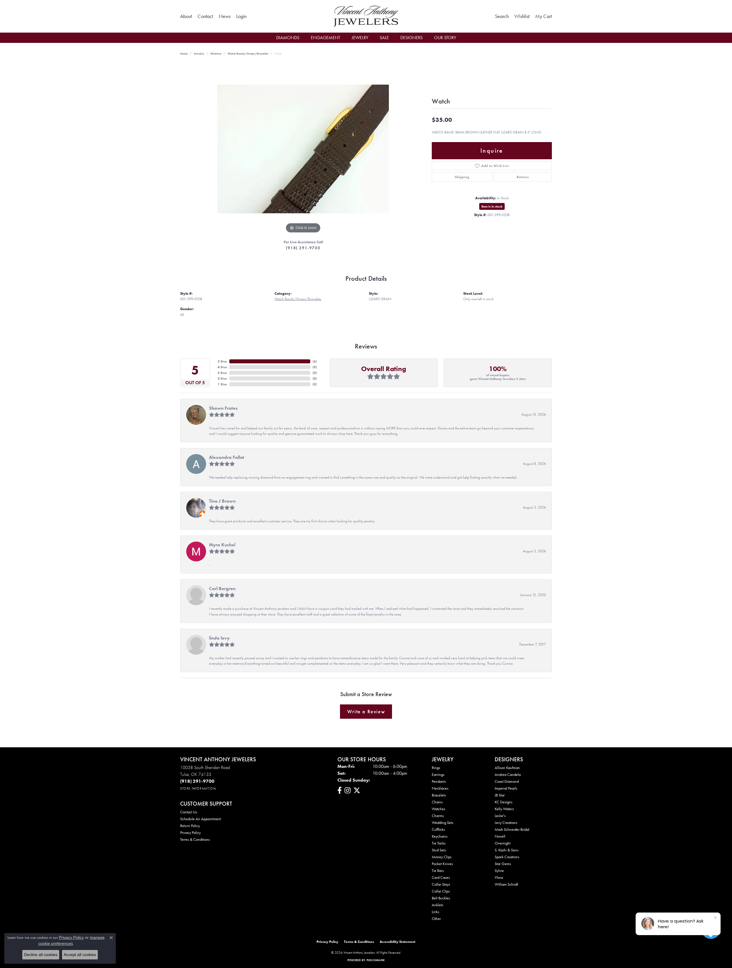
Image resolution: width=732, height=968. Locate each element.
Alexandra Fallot (226, 457)
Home (184, 53)
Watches (215, 53)
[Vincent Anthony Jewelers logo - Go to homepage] (366, 16)
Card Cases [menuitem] (441, 877)
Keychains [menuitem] (439, 836)
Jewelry (360, 38)
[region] (303, 149)
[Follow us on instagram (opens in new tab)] (348, 790)
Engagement (325, 38)
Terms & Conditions (195, 839)
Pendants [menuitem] (439, 781)
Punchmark (376, 960)
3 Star (222, 373)
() (315, 361)
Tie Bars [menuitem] (438, 870)
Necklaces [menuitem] (440, 788)
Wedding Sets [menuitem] (442, 822)
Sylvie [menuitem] (499, 870)
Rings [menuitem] (436, 767)
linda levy (219, 638)
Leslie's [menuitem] (500, 815)
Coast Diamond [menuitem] (507, 781)
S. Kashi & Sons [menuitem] (506, 850)
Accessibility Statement (397, 941)
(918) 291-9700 (303, 247)
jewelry (199, 53)
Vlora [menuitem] (499, 877)
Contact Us (188, 811)
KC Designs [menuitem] (503, 801)
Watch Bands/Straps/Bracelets (248, 53)
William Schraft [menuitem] (506, 884)
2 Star (222, 378)
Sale (384, 38)
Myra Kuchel (222, 545)
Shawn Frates (223, 408)
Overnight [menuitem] (502, 843)
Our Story (445, 38)
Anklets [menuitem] (437, 904)
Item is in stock (492, 206)
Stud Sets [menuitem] (439, 850)
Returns (523, 177)
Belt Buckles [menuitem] (441, 898)
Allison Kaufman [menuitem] (507, 767)
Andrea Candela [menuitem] (508, 774)
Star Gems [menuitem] (503, 863)
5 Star (222, 361)
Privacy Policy (190, 832)
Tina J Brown (222, 501)
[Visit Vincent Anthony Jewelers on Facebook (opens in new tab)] (339, 790)
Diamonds (287, 38)
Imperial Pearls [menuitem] (506, 788)
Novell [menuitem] (500, 836)
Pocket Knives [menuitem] (442, 863)
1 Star (222, 384)
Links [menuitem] (435, 911)
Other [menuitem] (436, 918)
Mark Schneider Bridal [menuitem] (512, 829)
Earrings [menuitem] (438, 774)
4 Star (222, 367)
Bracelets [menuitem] (439, 795)
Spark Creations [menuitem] (507, 856)
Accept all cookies (80, 954)
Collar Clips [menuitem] (441, 891)
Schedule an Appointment (200, 818)
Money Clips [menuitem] (441, 856)
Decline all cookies (40, 954)
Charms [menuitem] (438, 815)
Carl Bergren (222, 588)
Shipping (462, 177)
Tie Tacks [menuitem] (438, 843)
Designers (411, 38)
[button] (241, 16)
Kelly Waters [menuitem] (504, 808)
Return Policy (190, 825)
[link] (186, 16)
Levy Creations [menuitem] (506, 822)
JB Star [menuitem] (500, 795)
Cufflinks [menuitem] (438, 829)
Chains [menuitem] (437, 801)
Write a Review (366, 711)
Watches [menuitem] (438, 808)
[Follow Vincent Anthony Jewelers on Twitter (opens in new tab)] (356, 790)
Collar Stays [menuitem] (441, 884)
